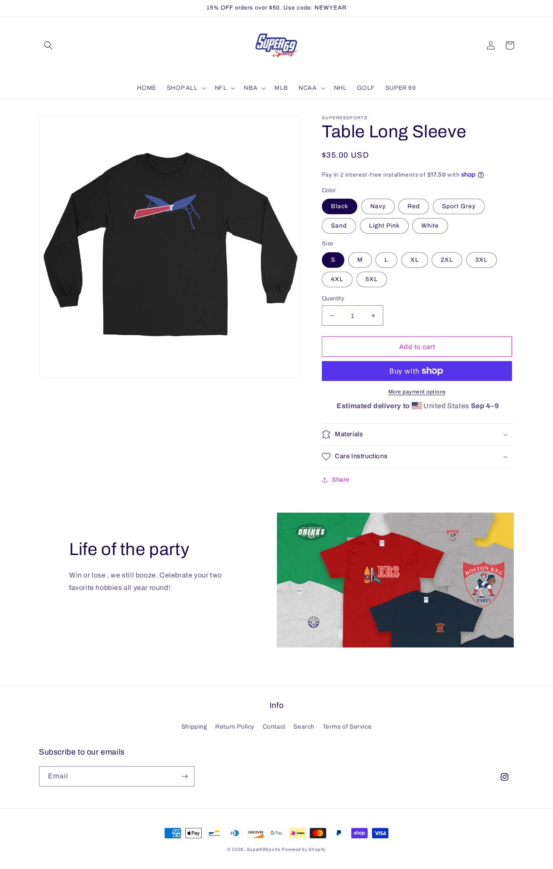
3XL (481, 260)
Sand (339, 225)
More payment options (417, 392)
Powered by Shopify (304, 849)
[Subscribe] (184, 776)
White (430, 225)
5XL (371, 279)
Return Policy (234, 726)
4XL (337, 279)
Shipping (194, 726)
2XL (447, 260)
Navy (378, 206)
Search (304, 726)
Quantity (333, 298)
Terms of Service (347, 726)
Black (339, 206)
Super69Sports (263, 849)
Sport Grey (459, 206)
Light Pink (384, 225)
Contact (274, 726)
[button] (48, 45)
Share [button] (341, 479)
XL (414, 260)
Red (413, 206)
